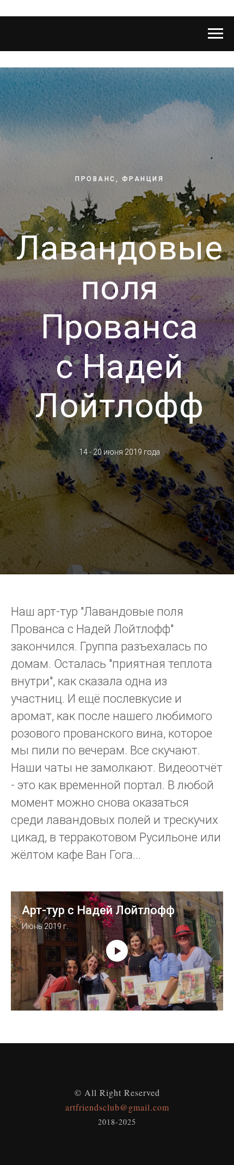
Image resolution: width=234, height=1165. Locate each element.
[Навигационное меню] (215, 33)
